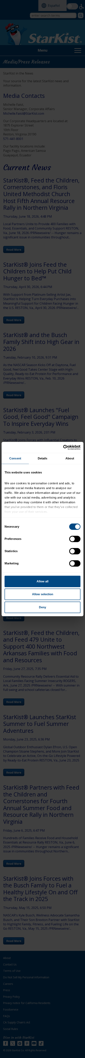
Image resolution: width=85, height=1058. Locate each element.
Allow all (42, 581)
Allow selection (42, 594)
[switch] (74, 539)
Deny (42, 607)
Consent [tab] (15, 458)
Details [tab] (42, 458)
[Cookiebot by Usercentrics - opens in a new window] (63, 447)
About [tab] (69, 458)
